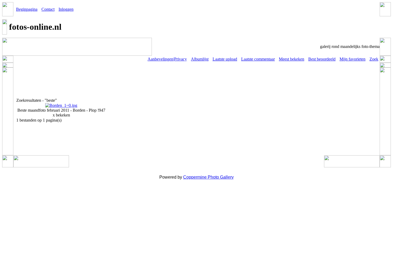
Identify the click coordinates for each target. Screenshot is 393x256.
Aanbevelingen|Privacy (167, 59)
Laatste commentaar (258, 59)
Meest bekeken (291, 59)
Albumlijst (200, 59)
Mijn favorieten (352, 59)
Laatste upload (225, 59)
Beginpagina (26, 9)
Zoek (373, 59)
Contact (48, 9)
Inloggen (66, 9)
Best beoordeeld (322, 59)
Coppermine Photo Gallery (208, 177)
